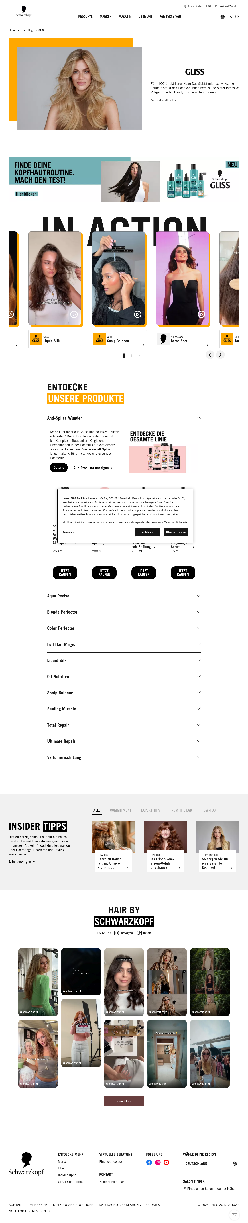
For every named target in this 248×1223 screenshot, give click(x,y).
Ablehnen (147, 532)
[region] (125, 516)
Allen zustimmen (176, 532)
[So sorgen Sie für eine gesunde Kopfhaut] (217, 847)
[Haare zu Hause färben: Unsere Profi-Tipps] (113, 847)
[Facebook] (149, 1162)
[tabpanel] (165, 844)
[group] (124, 296)
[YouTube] (166, 1162)
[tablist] (124, 354)
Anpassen (68, 532)
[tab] (124, 355)
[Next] (220, 354)
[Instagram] (158, 1162)
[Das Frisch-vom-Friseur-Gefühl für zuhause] (165, 847)
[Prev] (210, 354)
